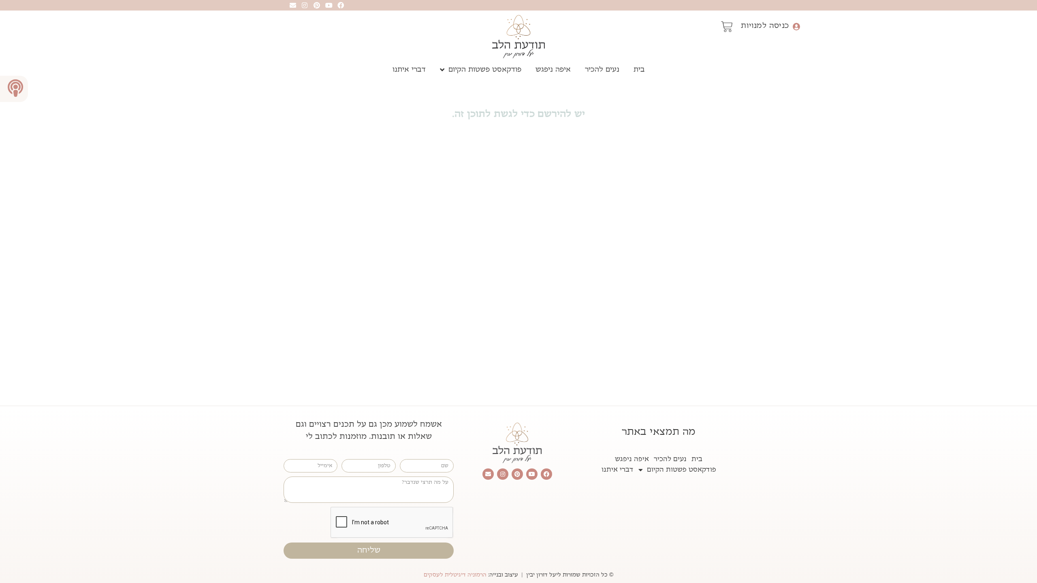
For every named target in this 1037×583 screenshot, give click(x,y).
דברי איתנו (409, 69)
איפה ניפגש (553, 69)
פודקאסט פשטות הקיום (484, 69)
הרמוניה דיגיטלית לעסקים (455, 575)
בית (639, 69)
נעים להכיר (602, 69)
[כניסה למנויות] (796, 26)
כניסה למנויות (765, 25)
